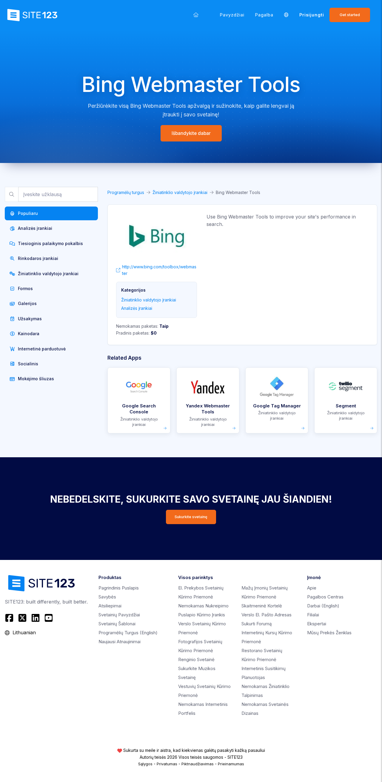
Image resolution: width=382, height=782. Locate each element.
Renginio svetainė (196, 659)
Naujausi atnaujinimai (119, 641)
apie (311, 588)
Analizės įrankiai (136, 308)
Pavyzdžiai (232, 14)
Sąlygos (145, 763)
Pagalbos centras (325, 597)
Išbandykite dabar (191, 133)
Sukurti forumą (256, 623)
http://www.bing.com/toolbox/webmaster (159, 270)
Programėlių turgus (125, 192)
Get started (350, 15)
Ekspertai (316, 623)
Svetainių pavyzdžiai (119, 615)
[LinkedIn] (35, 618)
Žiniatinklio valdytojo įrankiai (180, 192)
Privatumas (167, 763)
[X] (22, 618)
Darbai (323, 606)
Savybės (107, 597)
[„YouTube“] (49, 618)
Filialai (313, 615)
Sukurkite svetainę (191, 517)
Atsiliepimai (109, 606)
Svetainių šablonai (116, 623)
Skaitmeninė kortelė (261, 606)
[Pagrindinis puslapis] (196, 14)
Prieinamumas (231, 763)
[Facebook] (10, 618)
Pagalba (264, 14)
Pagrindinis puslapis (118, 588)
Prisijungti (311, 14)
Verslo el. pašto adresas (266, 615)
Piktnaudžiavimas (197, 763)
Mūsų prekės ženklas (329, 632)
